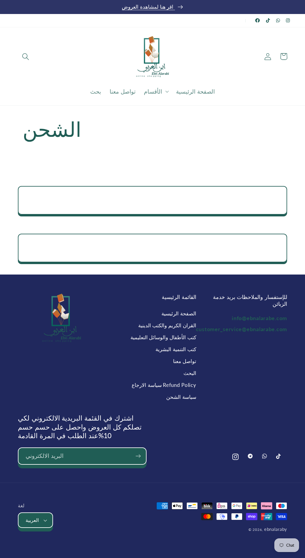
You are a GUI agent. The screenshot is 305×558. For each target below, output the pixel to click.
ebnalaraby (275, 529)
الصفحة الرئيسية (178, 313)
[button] (26, 56)
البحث (189, 373)
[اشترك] (138, 456)
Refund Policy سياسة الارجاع (164, 385)
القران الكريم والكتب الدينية (167, 325)
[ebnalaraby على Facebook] (257, 20)
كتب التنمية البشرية (175, 349)
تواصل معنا (184, 361)
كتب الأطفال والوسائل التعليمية (163, 337)
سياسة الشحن (181, 397)
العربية (32, 520)
